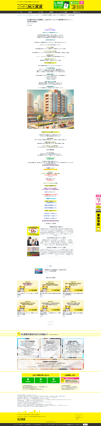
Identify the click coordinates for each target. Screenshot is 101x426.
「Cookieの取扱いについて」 (70, 424)
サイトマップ (78, 416)
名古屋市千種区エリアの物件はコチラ (50, 215)
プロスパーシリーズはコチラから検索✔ (50, 183)
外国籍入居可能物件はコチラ (50, 205)
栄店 (28, 23)
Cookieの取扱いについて (80, 417)
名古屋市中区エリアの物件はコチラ (50, 213)
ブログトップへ (50, 324)
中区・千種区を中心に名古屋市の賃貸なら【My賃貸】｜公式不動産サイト (29, 414)
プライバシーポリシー (79, 414)
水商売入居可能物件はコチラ (50, 207)
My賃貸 (48, 168)
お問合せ (81, 2)
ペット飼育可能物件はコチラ (50, 202)
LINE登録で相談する (50, 158)
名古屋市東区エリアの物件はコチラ (50, 218)
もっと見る (50, 321)
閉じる (85, 424)
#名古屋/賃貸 (29, 25)
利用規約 (77, 418)
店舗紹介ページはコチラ (50, 198)
